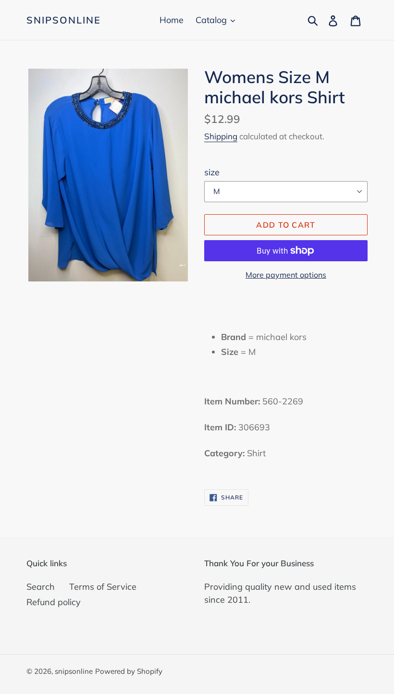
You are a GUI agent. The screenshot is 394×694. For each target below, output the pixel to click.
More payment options (286, 275)
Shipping (220, 136)
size (212, 172)
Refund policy (53, 602)
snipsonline (63, 20)
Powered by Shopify (128, 671)
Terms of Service (102, 586)
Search (40, 586)
